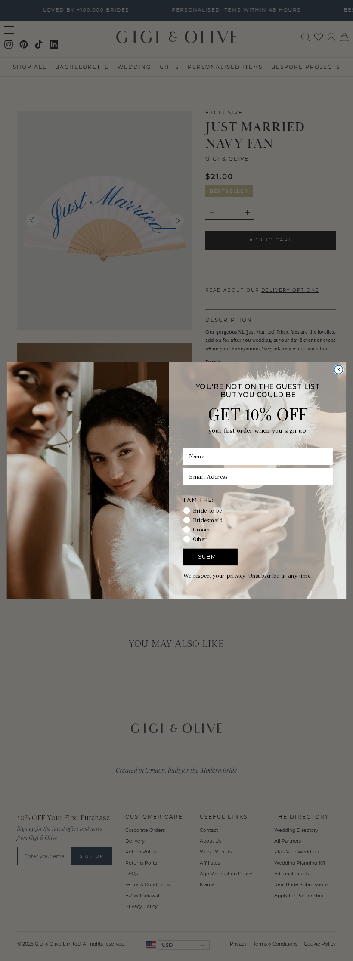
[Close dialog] (338, 369)
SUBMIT (210, 556)
